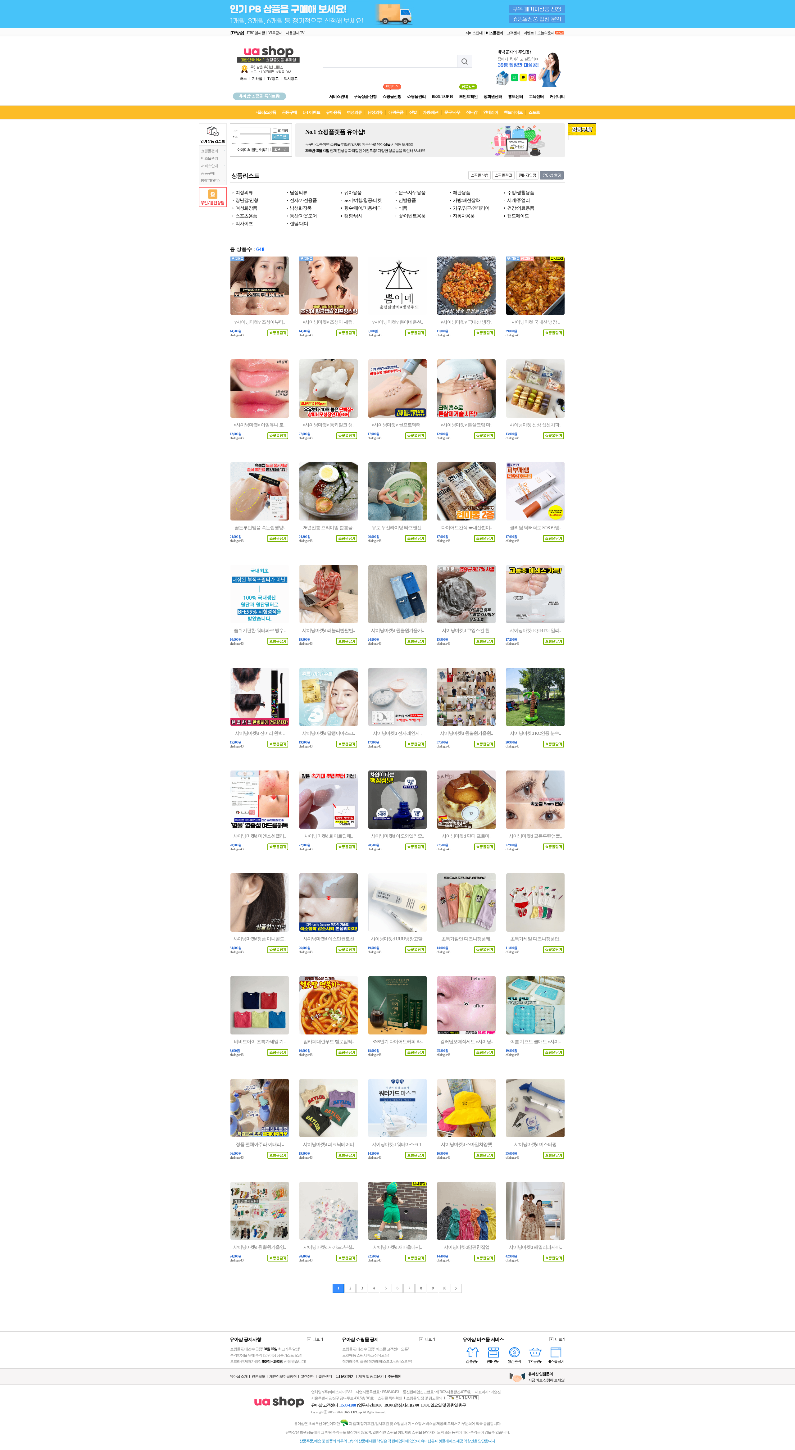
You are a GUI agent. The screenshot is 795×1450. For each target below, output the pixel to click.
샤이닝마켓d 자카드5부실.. (328, 1247)
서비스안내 (474, 33)
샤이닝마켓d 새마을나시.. (397, 1247)
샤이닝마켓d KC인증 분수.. (535, 733)
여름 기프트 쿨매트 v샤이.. (535, 1041)
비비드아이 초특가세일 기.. (259, 1041)
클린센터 (325, 1376)
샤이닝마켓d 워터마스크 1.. (397, 1144)
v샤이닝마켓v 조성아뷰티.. (259, 322)
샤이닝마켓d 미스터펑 (535, 1144)
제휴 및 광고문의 (371, 1376)
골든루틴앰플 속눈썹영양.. (259, 527)
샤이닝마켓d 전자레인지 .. (397, 733)
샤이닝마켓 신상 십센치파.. (535, 424)
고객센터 (513, 33)
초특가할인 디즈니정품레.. (466, 938)
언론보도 (258, 1376)
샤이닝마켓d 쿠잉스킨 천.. (466, 630)
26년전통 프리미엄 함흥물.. (328, 527)
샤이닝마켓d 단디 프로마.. (466, 836)
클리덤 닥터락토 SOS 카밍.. (535, 527)
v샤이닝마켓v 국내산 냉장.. (466, 322)
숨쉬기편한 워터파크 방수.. (259, 630)
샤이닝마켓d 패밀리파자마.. (535, 1247)
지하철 (257, 78)
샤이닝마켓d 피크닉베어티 (328, 1144)
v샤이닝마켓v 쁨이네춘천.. (397, 322)
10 (444, 1288)
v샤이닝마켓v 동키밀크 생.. (328, 424)
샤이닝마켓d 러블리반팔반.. (328, 630)
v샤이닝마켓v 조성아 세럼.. (328, 322)
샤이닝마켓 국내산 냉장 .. (535, 322)
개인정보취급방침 (283, 1376)
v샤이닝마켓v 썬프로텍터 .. (397, 424)
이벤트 (529, 33)
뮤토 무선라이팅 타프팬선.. (397, 527)
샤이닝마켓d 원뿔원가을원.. (466, 733)
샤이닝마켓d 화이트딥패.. (328, 836)
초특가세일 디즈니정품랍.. (535, 938)
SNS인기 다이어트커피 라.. (397, 1041)
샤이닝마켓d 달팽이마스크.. (328, 733)
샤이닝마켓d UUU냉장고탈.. (397, 938)
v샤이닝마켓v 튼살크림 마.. (466, 424)
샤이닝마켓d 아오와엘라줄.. (397, 836)
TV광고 (273, 78)
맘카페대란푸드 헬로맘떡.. (328, 1041)
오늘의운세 (545, 33)
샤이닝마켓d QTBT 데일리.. (535, 630)
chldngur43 (236, 335)
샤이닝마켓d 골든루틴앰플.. (535, 836)
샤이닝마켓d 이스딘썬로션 (328, 938)
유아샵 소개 (239, 1376)
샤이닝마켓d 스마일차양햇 (466, 1144)
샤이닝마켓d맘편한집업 (466, 1247)
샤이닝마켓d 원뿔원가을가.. (397, 630)
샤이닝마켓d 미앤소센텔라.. (259, 836)
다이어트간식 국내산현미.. (466, 527)
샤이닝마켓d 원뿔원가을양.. (259, 1247)
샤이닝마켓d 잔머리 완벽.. (259, 733)
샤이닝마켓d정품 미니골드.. (259, 938)
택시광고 (291, 78)
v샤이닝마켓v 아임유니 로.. (259, 424)
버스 (243, 78)
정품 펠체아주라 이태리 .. (260, 1144)
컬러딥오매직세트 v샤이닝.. (466, 1041)
